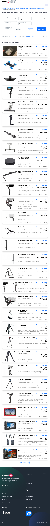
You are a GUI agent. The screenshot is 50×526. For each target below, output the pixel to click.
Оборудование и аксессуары (38, 8)
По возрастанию (30, 36)
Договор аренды (6, 502)
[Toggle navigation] (46, 1)
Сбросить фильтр (30, 29)
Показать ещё (25, 462)
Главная (27, 478)
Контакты (28, 502)
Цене (16, 36)
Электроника (22, 8)
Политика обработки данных (9, 522)
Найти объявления (41, 28)
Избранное (4, 499)
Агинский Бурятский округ (15, 8)
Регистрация (29, 499)
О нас (27, 480)
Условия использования (23, 522)
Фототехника (28, 8)
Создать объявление (7, 496)
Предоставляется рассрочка (20, 29)
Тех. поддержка (29, 493)
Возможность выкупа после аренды (8, 29)
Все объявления (5, 8)
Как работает (29, 483)
